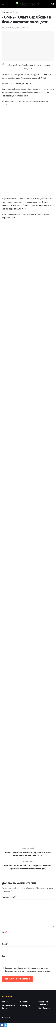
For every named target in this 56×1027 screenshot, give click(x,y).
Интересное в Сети (8, 1006)
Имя (4, 932)
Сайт (4, 956)
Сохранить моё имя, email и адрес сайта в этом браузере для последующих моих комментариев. (28, 969)
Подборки (25, 1005)
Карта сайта (7, 1017)
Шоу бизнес (14, 12)
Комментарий (9, 897)
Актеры (5, 1001)
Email (5, 944)
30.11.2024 (5, 27)
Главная (5, 12)
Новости (24, 1001)
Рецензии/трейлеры (43, 1002)
